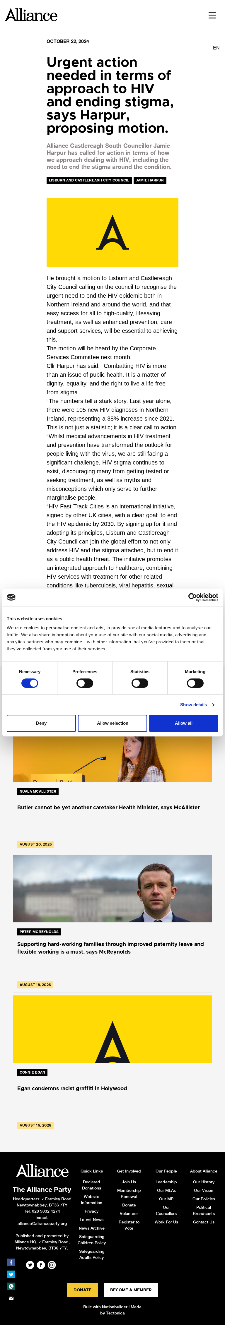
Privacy (91, 1211)
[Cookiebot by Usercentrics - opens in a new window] (192, 597)
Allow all (183, 723)
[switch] (84, 683)
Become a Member (130, 1290)
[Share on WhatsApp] (11, 1286)
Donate (129, 1205)
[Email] (11, 1298)
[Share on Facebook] (11, 1262)
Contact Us (203, 1222)
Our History (203, 1182)
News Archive (92, 1228)
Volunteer (129, 1213)
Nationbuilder (114, 1307)
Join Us (129, 1182)
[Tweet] (11, 1274)
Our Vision (203, 1190)
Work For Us (166, 1222)
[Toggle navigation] (212, 14)
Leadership (166, 1182)
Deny (41, 723)
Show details (193, 704)
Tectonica (115, 1313)
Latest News (91, 1219)
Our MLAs (166, 1190)
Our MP (166, 1199)
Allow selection (112, 723)
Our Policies (203, 1199)
